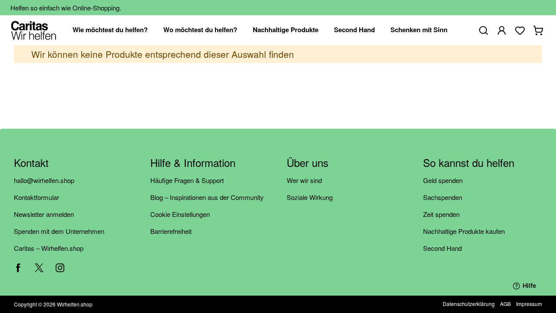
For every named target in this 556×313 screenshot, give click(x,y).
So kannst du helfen (468, 163)
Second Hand (442, 248)
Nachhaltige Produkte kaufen (464, 231)
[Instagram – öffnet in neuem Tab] (60, 267)
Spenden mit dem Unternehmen (59, 231)
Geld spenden (443, 180)
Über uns (307, 163)
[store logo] (33, 30)
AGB (505, 303)
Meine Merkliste (520, 30)
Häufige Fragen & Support (187, 180)
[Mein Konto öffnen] (501, 30)
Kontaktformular (36, 197)
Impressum (529, 303)
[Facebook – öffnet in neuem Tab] (18, 267)
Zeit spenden (441, 214)
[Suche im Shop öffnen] (483, 30)
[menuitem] (110, 30)
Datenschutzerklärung (469, 303)
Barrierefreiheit (171, 231)
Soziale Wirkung (310, 197)
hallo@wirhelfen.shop (44, 180)
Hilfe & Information (192, 163)
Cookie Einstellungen (180, 214)
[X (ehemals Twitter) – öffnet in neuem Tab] (39, 267)
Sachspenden (442, 197)
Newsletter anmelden (44, 214)
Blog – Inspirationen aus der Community (207, 197)
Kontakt (31, 163)
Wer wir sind (304, 180)
